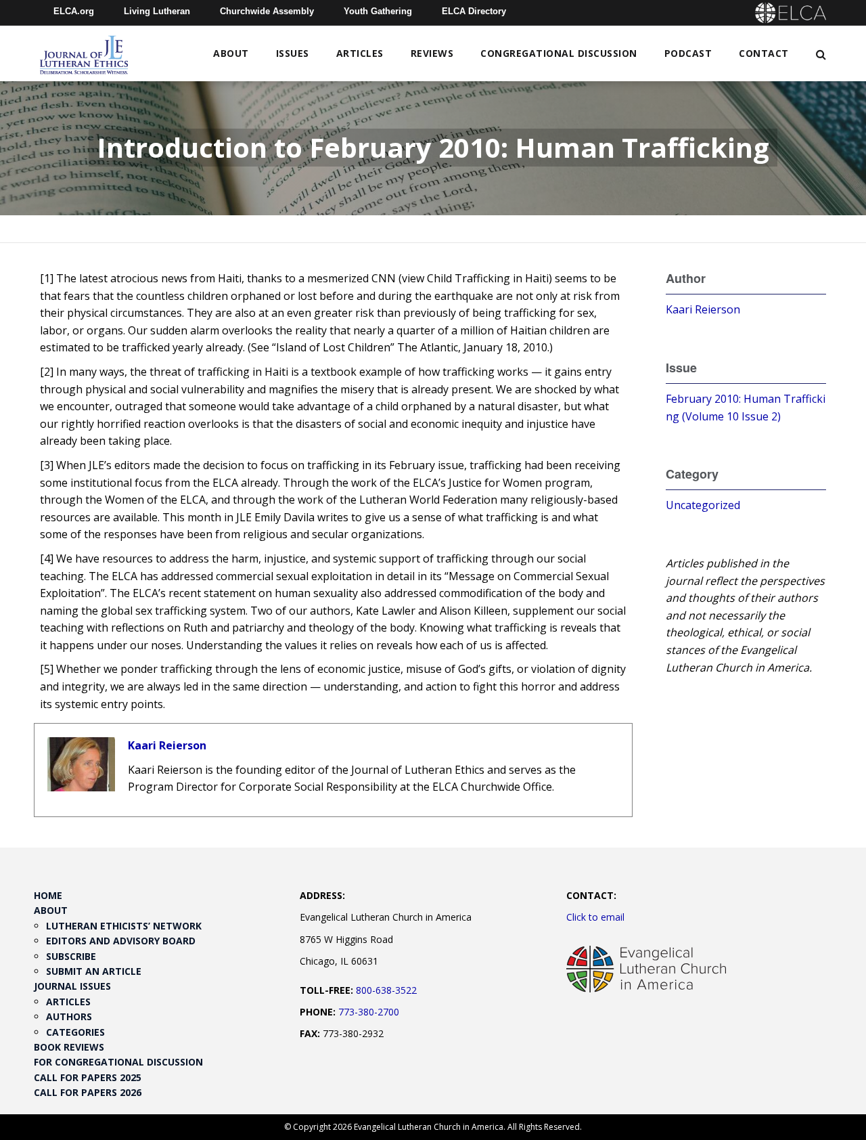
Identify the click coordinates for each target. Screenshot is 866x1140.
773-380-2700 (368, 1011)
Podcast (688, 53)
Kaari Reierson (167, 745)
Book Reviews (69, 1046)
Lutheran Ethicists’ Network (124, 925)
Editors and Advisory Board (121, 940)
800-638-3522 (386, 990)
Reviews (432, 53)
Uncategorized (703, 505)
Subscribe (71, 956)
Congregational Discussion (558, 53)
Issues (292, 53)
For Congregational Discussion (118, 1061)
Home (48, 895)
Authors (69, 1016)
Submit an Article (93, 971)
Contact (764, 53)
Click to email (595, 917)
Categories (75, 1032)
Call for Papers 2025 (87, 1077)
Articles (360, 53)
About (231, 53)
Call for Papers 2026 (87, 1092)
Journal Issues (72, 986)
